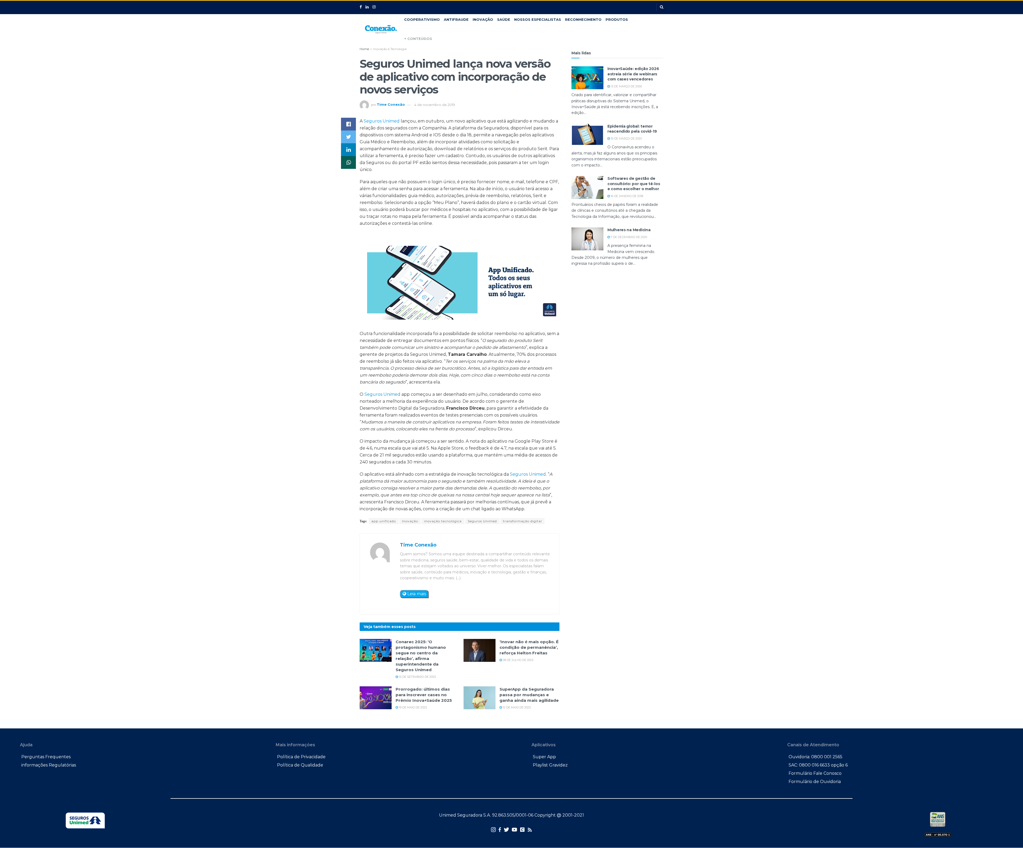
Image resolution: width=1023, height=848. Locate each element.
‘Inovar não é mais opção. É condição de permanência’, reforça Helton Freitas (529, 647)
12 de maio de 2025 (516, 707)
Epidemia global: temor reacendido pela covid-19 (632, 129)
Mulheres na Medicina (628, 229)
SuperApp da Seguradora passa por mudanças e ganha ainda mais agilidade (529, 695)
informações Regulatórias (48, 765)
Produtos (617, 20)
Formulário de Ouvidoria (815, 781)
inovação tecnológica (443, 521)
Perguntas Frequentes (46, 756)
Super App (544, 756)
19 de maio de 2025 (412, 707)
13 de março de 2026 (626, 86)
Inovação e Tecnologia (390, 49)
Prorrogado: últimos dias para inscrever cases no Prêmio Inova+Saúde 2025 (424, 695)
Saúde (503, 20)
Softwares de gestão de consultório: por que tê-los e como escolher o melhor (633, 183)
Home (364, 49)
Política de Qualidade (300, 765)
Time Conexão (391, 105)
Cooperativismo (422, 20)
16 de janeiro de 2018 (626, 196)
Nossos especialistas (537, 20)
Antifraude (456, 20)
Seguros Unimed (382, 121)
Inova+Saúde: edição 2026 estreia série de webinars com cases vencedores (633, 73)
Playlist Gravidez (550, 765)
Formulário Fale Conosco (815, 773)
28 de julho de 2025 (517, 660)
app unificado (383, 521)
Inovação (483, 20)
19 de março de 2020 (626, 138)
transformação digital (522, 521)
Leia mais (416, 593)
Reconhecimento (583, 20)
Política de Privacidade (301, 756)
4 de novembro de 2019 (434, 105)
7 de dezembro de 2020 (628, 237)
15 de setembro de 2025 (417, 677)
